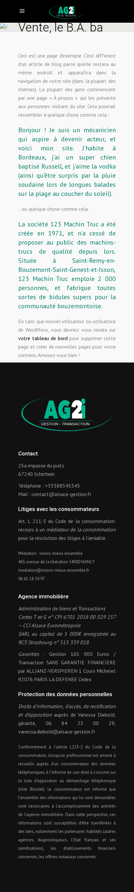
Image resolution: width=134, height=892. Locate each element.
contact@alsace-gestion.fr (61, 494)
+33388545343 (62, 485)
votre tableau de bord (43, 338)
